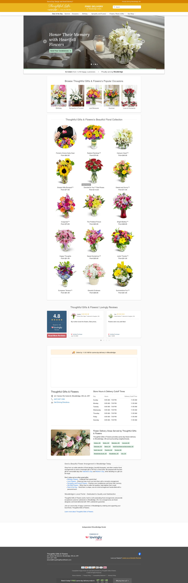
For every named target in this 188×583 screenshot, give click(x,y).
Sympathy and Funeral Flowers (77, 483)
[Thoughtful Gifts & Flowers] (61, 7)
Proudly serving (112, 72)
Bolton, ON (106, 443)
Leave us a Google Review (131, 558)
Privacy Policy (87, 575)
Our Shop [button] (131, 14)
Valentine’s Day (88, 471)
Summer (67, 14)
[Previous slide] (45, 41)
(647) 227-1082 (59, 399)
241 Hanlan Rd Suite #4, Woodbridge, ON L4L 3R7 (63, 556)
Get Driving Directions (61, 402)
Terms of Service (76, 575)
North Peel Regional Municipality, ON (123, 446)
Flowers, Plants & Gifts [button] (117, 14)
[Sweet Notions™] (110, 316)
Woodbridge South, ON (100, 453)
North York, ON (98, 450)
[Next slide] (143, 41)
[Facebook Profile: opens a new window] (139, 553)
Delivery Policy (112, 575)
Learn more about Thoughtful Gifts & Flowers (79, 511)
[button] (101, 340)
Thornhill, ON (108, 450)
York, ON (123, 453)
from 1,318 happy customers (80, 72)
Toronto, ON (118, 450)
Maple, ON (107, 446)
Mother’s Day (100, 471)
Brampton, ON (115, 443)
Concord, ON (125, 443)
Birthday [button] (85, 14)
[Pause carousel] (91, 64)
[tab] (93, 64)
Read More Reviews (56, 335)
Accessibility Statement (99, 575)
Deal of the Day (57, 14)
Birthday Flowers (72, 479)
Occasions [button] (75, 14)
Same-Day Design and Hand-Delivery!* (60, 1)
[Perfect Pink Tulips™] (73, 316)
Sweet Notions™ (118, 316)
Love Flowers (71, 481)
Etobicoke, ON (98, 446)
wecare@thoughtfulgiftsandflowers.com (59, 560)
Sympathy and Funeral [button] (98, 14)
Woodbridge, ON (113, 453)
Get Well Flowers (72, 485)
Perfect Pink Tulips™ (82, 316)
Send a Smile (55, 48)
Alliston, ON (97, 443)
